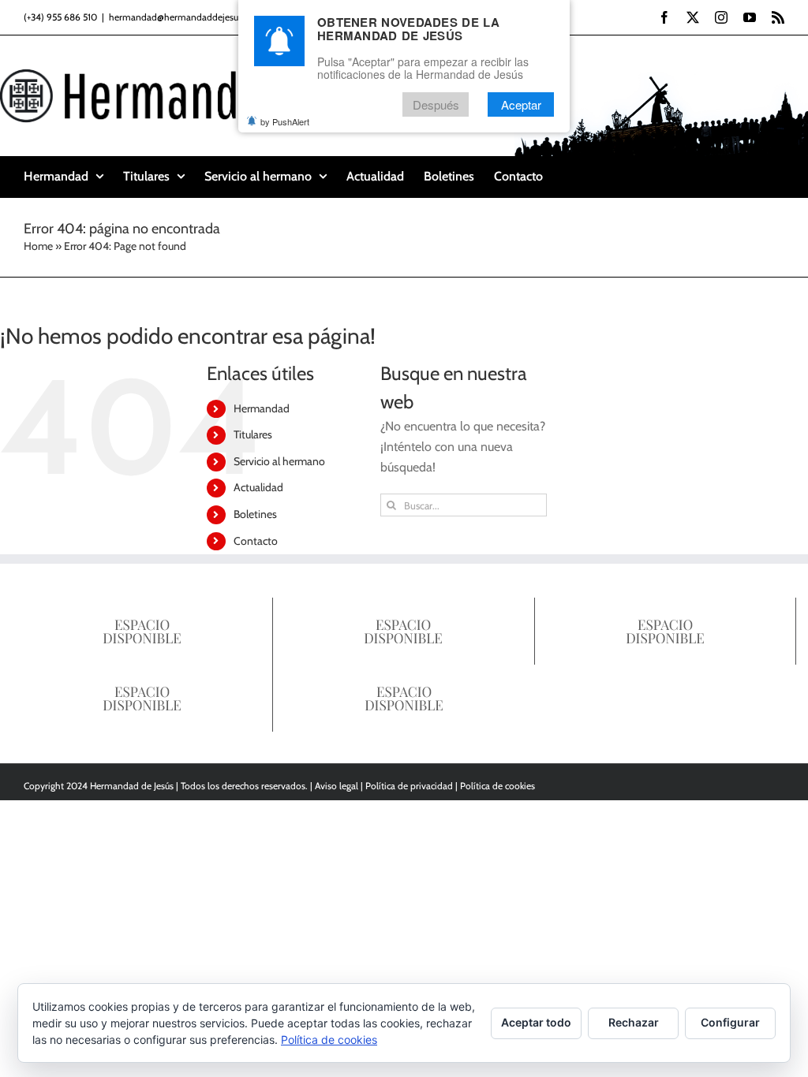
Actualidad (258, 487)
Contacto (256, 541)
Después (436, 104)
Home (38, 246)
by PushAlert (284, 121)
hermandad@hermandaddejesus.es (181, 17)
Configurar (730, 1022)
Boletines (255, 514)
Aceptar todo (536, 1022)
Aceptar (521, 104)
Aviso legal (336, 786)
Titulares (253, 434)
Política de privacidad (409, 786)
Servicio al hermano (279, 461)
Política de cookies (497, 786)
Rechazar (633, 1022)
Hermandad (262, 408)
